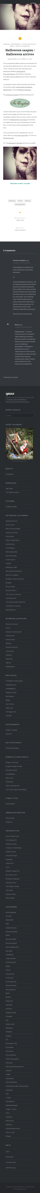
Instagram (9, 1031)
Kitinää (8, 966)
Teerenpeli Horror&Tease (18, 120)
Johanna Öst (10, 863)
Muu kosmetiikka (11, 939)
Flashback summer (11, 844)
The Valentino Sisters (12, 492)
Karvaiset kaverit (11, 962)
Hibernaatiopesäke (11, 552)
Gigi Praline (9, 488)
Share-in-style (10, 1132)
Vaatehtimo (9, 1090)
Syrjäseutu (9, 822)
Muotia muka (10, 1121)
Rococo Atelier (10, 586)
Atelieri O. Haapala (11, 730)
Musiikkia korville (11, 1012)
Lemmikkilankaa (10, 774)
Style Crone (9, 708)
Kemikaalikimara (10, 688)
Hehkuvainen (19, 260)
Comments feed (11, 1162)
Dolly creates (10, 536)
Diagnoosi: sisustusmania (13, 632)
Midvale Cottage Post (12, 871)
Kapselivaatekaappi (11, 1105)
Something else (20, 204)
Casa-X (8, 628)
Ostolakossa (10, 474)
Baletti (8, 993)
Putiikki (8, 1074)
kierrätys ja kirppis (11, 943)
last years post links (21, 135)
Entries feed (9, 1157)
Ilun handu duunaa (11, 770)
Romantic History (11, 590)
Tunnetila (9, 715)
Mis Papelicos (10, 696)
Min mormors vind (11, 875)
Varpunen (9, 655)
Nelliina (8, 700)
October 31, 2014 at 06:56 (21, 263)
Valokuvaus (9, 1028)
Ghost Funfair (10, 818)
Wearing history (11, 610)
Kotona (8, 970)
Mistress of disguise (12, 575)
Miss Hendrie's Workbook (14, 571)
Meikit (12, 46)
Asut (7, 1094)
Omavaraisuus (10, 974)
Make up (27, 201)
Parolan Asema (10, 639)
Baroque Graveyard (12, 624)
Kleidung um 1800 (11, 567)
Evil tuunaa (9, 1063)
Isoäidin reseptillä (11, 506)
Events (20, 201)
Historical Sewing (11, 556)
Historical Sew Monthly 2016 (14, 1066)
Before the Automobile (13, 528)
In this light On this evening (14, 681)
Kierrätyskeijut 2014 (12, 947)
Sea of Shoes (10, 704)
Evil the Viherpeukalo (12, 1059)
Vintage (8, 1136)
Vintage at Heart (11, 894)
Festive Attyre (10, 544)
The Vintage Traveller (12, 886)
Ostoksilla (9, 1016)
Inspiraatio (9, 1005)
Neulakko (8, 583)
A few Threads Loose (12, 836)
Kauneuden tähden (11, 931)
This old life (9, 890)
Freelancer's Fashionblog (13, 848)
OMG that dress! (11, 882)
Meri (15, 59)
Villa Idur (8, 663)
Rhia (17, 325)
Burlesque (12, 201)
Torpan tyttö (10, 651)
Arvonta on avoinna (12, 95)
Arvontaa (9, 916)
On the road (9, 978)
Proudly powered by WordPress (15, 1187)
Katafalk (8, 563)
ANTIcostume (10, 525)
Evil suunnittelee (11, 1055)
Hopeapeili (9, 859)
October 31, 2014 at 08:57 (23, 327)
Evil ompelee (9, 1047)
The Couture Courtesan (13, 594)
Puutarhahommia (11, 981)
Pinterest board (8, 138)
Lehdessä (9, 1070)
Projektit (8, 1036)
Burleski (6, 44)
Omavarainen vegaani (12, 748)
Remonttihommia (11, 985)
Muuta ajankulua (23, 46)
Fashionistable (10, 804)
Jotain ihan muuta (28, 44)
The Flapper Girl (11, 712)
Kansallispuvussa (11, 685)
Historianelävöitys (11, 1082)
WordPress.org (11, 1167)
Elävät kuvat (9, 1001)
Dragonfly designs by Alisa (14, 766)
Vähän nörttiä (10, 1024)
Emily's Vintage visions (13, 540)
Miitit (7, 923)
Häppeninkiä (15, 44)
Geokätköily (9, 954)
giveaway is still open (15, 143)
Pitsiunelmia (9, 782)
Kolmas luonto (10, 635)
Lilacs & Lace (9, 778)
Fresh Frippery (10, 548)
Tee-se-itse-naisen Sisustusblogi (16, 789)
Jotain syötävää (10, 958)
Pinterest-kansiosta (24, 90)
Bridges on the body (12, 762)
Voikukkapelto (10, 666)
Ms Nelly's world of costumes (15, 579)
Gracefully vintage (11, 855)
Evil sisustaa (9, 1051)
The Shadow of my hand (13, 606)
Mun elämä (9, 951)
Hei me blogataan (11, 912)
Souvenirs (9, 734)
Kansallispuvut (10, 1101)
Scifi (7, 1020)
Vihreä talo (9, 659)
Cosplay (8, 1097)
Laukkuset (9, 1117)
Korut (8, 1113)
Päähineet (9, 1124)
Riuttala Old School (12, 647)
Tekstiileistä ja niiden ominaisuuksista (17, 1086)
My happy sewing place (13, 879)
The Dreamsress (11, 598)
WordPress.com (21, 1189)
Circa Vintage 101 (11, 840)
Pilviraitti (8, 643)
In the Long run (10, 559)
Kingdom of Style (11, 692)
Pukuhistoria (10, 1078)
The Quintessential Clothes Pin (15, 602)
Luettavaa (9, 1008)
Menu (34, 3)
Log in (7, 1151)
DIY (7, 1039)
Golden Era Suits (11, 851)
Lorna (7, 867)
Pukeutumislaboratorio (13, 1128)
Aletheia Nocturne (11, 521)
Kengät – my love (11, 1109)
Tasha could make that (12, 785)
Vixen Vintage (10, 898)
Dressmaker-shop (11, 1043)
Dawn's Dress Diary (12, 532)
